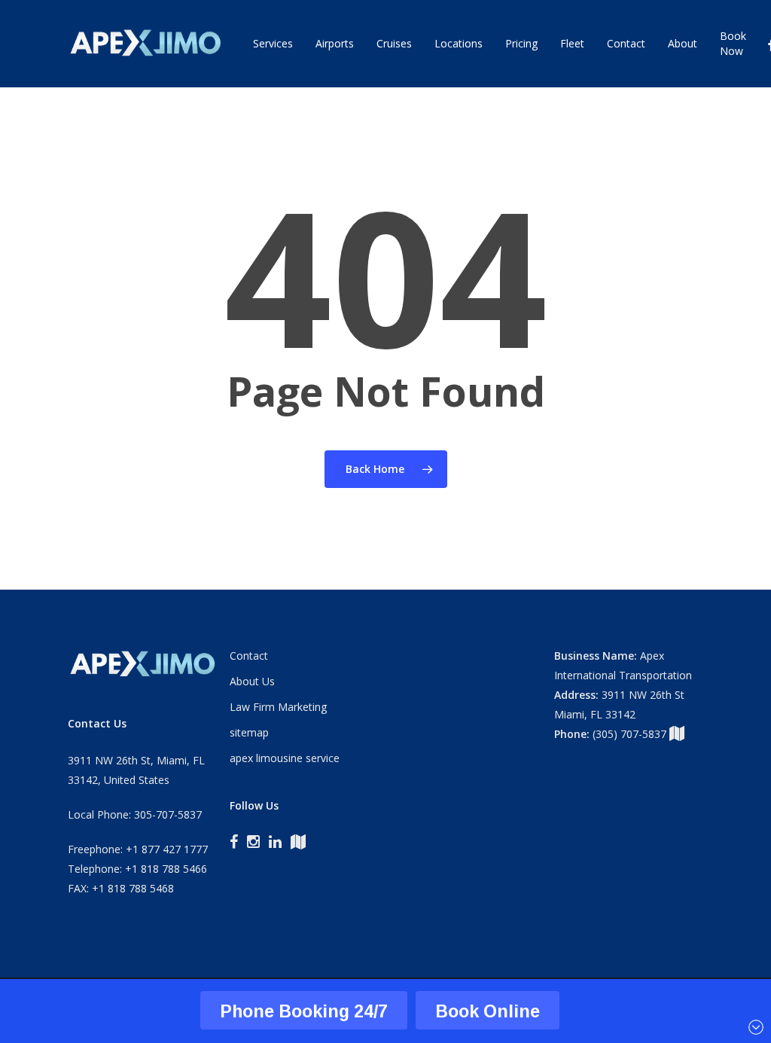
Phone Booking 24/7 (304, 1011)
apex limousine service (285, 758)
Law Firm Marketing (278, 707)
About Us (252, 681)
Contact (249, 655)
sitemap (249, 732)
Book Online (487, 1011)
